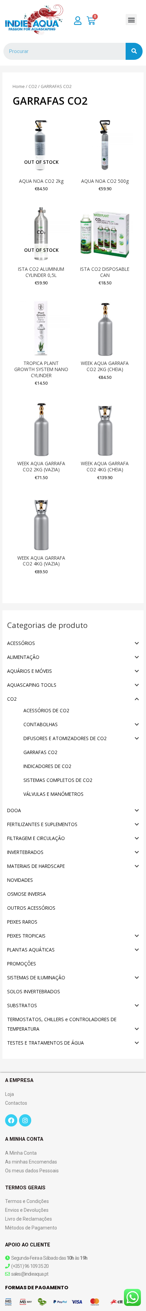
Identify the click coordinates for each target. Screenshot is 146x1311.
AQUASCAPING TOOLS (31, 685)
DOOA (14, 810)
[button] (131, 19)
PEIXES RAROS (22, 922)
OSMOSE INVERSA (26, 894)
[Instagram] (25, 1120)
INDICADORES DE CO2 (47, 766)
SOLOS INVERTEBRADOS (33, 991)
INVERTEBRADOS (25, 852)
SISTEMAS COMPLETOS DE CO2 (57, 780)
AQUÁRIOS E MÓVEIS (29, 671)
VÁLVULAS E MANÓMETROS (53, 794)
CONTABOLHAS (40, 724)
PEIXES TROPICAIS (26, 935)
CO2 (12, 699)
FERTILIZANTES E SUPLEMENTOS (42, 824)
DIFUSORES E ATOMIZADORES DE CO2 (65, 738)
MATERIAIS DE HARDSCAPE (36, 866)
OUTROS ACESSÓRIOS (31, 908)
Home (19, 86)
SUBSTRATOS (22, 1005)
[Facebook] (11, 1120)
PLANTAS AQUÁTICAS (31, 949)
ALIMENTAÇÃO (23, 657)
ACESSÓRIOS (21, 643)
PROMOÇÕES (21, 963)
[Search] (134, 51)
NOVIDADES (20, 880)
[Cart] (91, 20)
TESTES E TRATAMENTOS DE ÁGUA (45, 1042)
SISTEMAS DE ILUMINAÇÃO (36, 977)
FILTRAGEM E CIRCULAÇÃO (36, 838)
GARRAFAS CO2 (40, 752)
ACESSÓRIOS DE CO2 (46, 710)
